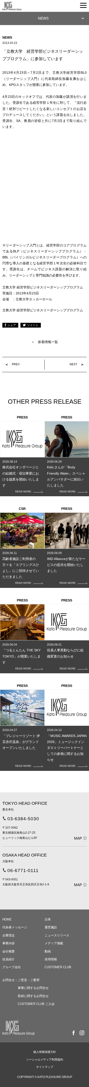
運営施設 (51, 927)
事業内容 (8, 943)
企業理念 (8, 935)
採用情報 (51, 959)
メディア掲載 (54, 943)
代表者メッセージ (14, 927)
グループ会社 (11, 967)
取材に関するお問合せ (33, 996)
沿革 (48, 919)
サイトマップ (44, 1067)
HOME (7, 919)
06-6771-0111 (23, 870)
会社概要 (8, 951)
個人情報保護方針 (44, 1052)
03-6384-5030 (23, 818)
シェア (11, 325)
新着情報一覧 (48, 342)
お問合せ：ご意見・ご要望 (20, 980)
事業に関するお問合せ (33, 988)
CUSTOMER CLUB (58, 967)
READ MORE (23, 491)
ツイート (32, 325)
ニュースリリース (57, 935)
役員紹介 (8, 959)
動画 (48, 951)
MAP (78, 838)
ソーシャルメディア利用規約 (44, 1059)
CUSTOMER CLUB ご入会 (36, 1004)
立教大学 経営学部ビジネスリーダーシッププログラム (42, 310)
